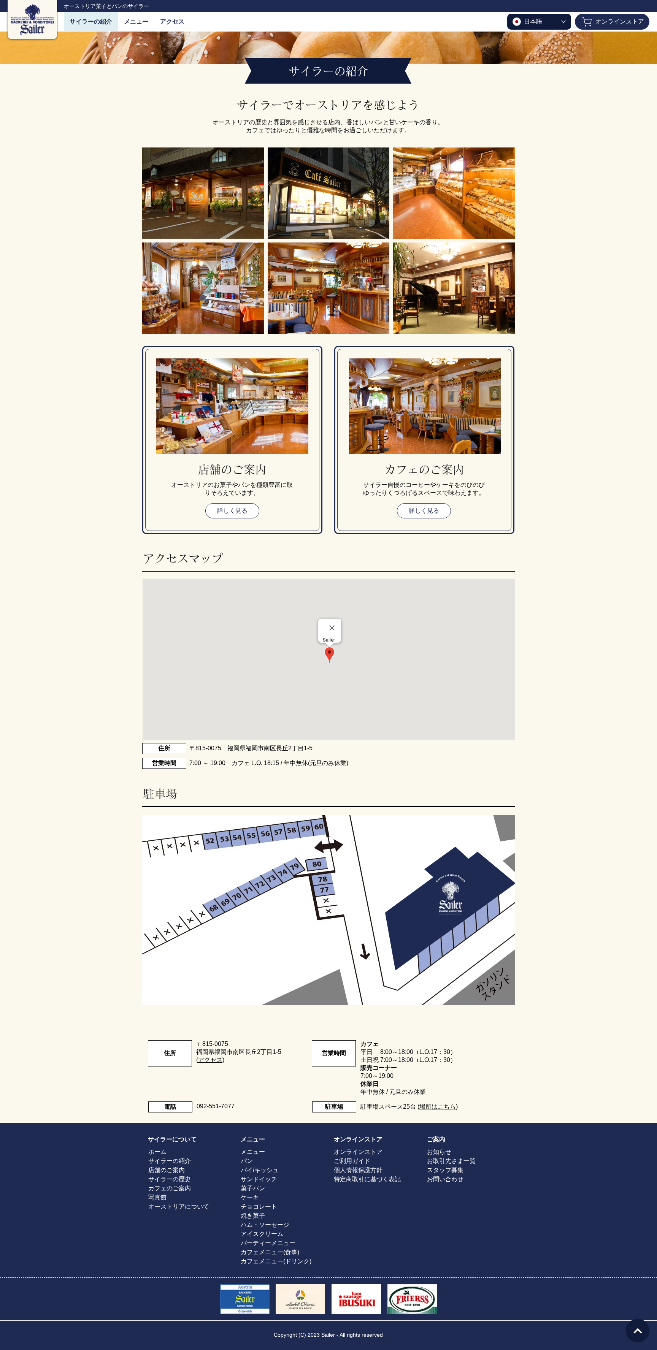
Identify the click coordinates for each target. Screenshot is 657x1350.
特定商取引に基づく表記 (367, 1179)
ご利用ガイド (352, 1161)
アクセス (210, 1060)
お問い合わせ (445, 1179)
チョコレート (259, 1206)
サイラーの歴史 (169, 1179)
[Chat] (637, 1330)
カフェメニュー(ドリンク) (276, 1261)
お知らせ (439, 1152)
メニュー (253, 1152)
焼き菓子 (253, 1215)
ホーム (157, 1152)
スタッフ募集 (445, 1170)
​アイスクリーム (262, 1234)
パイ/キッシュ (260, 1170)
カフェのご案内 (169, 1188)
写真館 (157, 1197)
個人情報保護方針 (358, 1170)
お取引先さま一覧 (451, 1161)
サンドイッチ (259, 1179)
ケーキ (250, 1197)
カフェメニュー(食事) (270, 1252)
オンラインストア (358, 1152)
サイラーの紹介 (169, 1161)
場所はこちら (437, 1106)
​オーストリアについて (178, 1206)
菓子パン (253, 1188)
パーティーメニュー (268, 1243)
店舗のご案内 (166, 1170)
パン (247, 1161)
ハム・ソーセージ (265, 1225)
